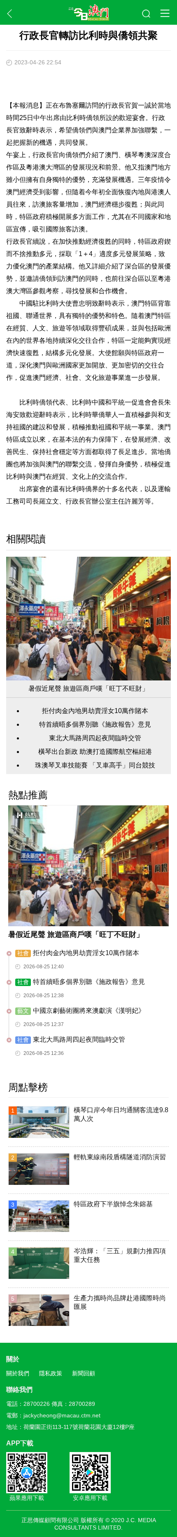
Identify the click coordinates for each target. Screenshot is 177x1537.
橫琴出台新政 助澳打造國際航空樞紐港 (95, 751)
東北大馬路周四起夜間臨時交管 (95, 737)
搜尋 (146, 14)
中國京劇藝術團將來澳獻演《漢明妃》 (81, 1010)
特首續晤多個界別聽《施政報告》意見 (95, 724)
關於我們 (17, 1373)
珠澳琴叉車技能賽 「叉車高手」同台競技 (95, 765)
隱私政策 (50, 1373)
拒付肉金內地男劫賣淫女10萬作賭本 (95, 710)
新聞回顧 (83, 1373)
